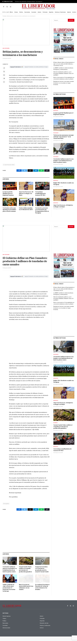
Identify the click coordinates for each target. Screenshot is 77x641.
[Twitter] (4, 71)
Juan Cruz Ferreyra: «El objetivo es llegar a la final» (26, 193)
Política (21, 12)
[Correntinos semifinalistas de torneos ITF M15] (42, 186)
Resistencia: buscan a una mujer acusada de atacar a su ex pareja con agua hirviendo (63, 83)
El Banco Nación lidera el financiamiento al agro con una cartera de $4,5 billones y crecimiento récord (63, 64)
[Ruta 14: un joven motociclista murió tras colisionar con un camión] (26, 579)
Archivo (74, 12)
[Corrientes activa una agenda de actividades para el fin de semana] (10, 202)
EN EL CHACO (59, 58)
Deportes (51, 12)
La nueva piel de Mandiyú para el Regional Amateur (8, 193)
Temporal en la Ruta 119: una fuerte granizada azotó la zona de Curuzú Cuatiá (42, 569)
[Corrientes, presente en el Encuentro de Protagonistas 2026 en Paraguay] (42, 202)
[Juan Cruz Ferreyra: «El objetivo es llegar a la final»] (26, 186)
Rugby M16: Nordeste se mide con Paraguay (63, 183)
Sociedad (33, 12)
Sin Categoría (6, 48)
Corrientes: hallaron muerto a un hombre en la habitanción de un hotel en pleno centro (10, 569)
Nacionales (27, 12)
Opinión (69, 12)
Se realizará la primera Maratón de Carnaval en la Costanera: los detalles (42, 587)
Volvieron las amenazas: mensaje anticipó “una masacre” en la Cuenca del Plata (30, 1)
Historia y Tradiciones (60, 12)
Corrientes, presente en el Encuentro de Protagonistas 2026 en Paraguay (42, 210)
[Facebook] (4, 68)
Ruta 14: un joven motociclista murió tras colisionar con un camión (26, 587)
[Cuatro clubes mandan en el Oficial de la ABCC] (26, 202)
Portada (4, 16)
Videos (16, 12)
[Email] (4, 75)
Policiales (45, 12)
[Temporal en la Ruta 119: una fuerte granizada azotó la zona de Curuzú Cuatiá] (42, 561)
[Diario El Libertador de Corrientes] (38, 6)
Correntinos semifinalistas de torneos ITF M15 (40, 193)
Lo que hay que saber (8, 164)
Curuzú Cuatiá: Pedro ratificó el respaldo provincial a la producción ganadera (25, 569)
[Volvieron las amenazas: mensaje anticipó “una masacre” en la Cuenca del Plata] (63, 125)
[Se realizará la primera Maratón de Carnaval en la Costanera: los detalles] (42, 579)
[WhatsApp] (4, 81)
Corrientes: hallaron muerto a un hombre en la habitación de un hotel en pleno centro (63, 160)
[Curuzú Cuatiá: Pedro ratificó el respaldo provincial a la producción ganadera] (26, 561)
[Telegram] (4, 78)
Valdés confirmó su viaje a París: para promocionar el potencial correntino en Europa (9, 588)
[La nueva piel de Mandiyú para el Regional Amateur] (10, 186)
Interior (39, 12)
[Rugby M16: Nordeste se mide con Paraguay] (63, 173)
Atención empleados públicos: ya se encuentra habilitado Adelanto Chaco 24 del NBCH (63, 73)
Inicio (11, 12)
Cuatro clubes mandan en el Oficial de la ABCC (26, 208)
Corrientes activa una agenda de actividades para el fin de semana (9, 209)
